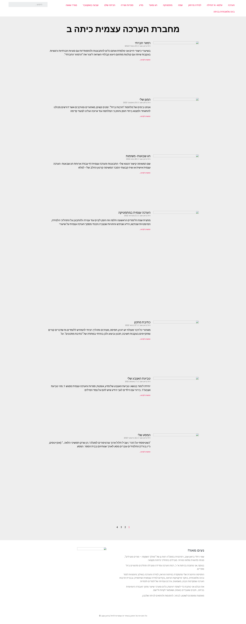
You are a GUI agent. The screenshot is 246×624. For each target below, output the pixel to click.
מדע (141, 5)
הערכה (231, 5)
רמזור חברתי (142, 43)
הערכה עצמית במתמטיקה (134, 212)
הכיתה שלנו (109, 5)
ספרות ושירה (127, 5)
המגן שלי (145, 99)
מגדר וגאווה (71, 5)
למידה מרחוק (194, 5)
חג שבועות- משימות (138, 156)
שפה (180, 5)
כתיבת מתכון (142, 322)
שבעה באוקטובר (91, 5)
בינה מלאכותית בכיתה (224, 11)
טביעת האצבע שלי (138, 378)
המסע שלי (144, 435)
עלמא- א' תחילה (214, 5)
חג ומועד (153, 5)
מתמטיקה (167, 5)
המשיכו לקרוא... (144, 60)
